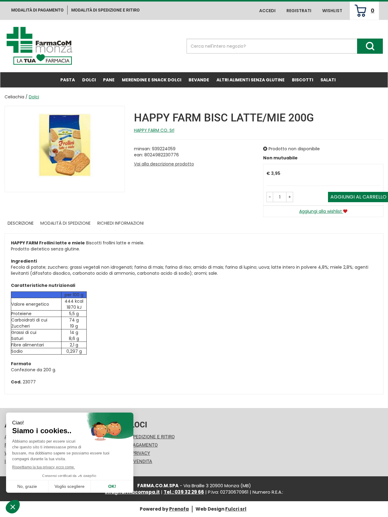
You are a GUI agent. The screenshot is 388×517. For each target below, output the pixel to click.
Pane (109, 80)
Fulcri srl (235, 509)
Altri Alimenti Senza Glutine (250, 80)
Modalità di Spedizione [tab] (65, 223)
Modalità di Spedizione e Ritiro (138, 437)
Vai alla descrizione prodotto (164, 164)
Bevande (199, 80)
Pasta (67, 80)
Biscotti (302, 80)
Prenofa (179, 509)
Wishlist (332, 11)
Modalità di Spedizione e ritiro (105, 10)
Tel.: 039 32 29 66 (184, 492)
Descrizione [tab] (21, 223)
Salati (328, 80)
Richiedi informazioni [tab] (120, 223)
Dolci (89, 80)
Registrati (298, 11)
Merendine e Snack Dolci (151, 80)
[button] (269, 197)
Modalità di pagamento (37, 10)
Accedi (267, 11)
